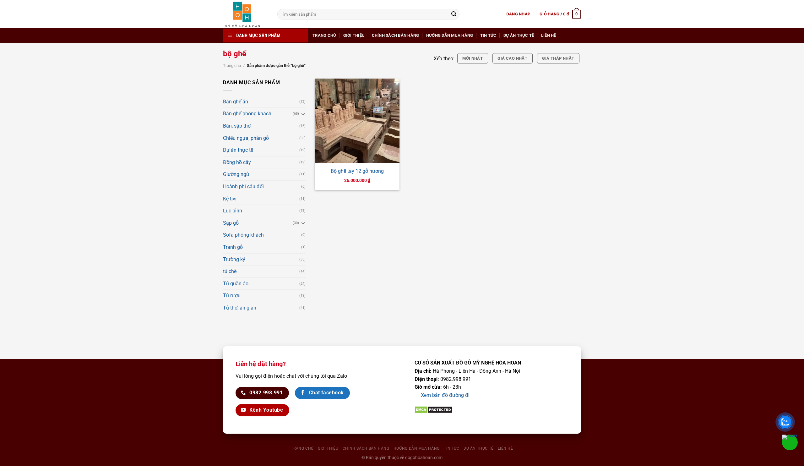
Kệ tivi (229, 199)
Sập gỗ (231, 223)
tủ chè (229, 271)
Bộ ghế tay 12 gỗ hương (357, 171)
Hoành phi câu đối (243, 186)
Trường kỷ (234, 259)
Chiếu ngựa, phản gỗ (246, 138)
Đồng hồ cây (237, 162)
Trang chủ (324, 35)
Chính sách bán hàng (395, 35)
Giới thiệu (354, 35)
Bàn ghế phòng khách (247, 114)
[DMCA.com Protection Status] (434, 410)
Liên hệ (548, 35)
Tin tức (488, 35)
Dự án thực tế (518, 35)
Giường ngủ (236, 174)
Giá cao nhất (512, 58)
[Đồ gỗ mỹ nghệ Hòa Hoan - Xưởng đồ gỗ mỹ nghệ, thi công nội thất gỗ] (245, 14)
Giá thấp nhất (558, 58)
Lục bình (232, 211)
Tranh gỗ (233, 247)
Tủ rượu (232, 296)
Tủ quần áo (235, 284)
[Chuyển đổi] (303, 114)
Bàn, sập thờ (237, 126)
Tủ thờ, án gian (239, 308)
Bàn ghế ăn (235, 102)
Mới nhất (472, 58)
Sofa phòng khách (243, 235)
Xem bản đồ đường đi (445, 395)
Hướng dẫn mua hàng (449, 35)
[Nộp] (453, 14)
